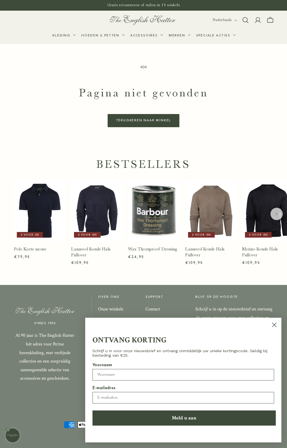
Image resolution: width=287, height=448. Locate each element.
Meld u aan (184, 418)
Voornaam (102, 365)
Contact (152, 309)
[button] (63, 35)
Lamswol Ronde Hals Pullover (90, 252)
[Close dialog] (274, 325)
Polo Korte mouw (30, 249)
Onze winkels (110, 309)
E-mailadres (103, 388)
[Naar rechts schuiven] (276, 214)
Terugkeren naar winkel (143, 120)
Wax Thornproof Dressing (152, 249)
